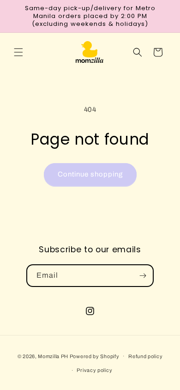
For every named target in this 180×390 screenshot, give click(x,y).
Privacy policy (94, 370)
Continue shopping (90, 174)
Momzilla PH (53, 356)
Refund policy (145, 356)
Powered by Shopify (95, 356)
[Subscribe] (142, 275)
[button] (18, 52)
